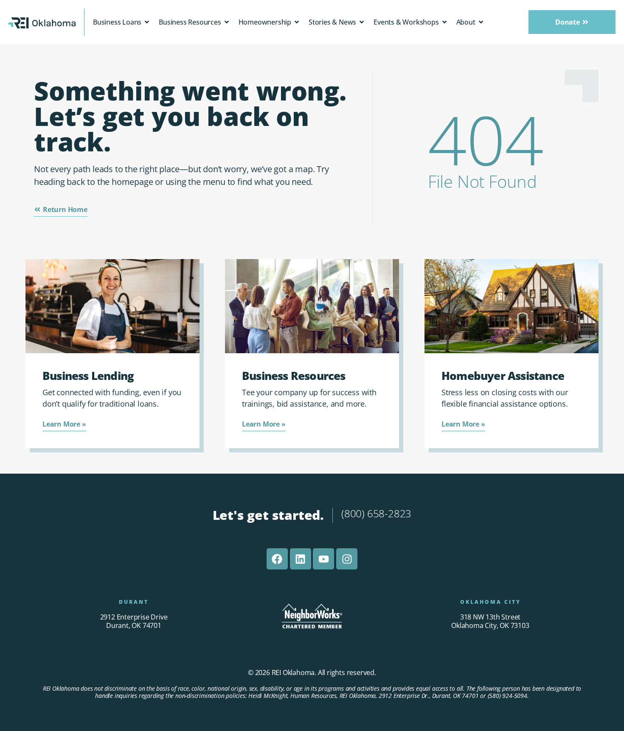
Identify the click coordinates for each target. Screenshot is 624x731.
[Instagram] (346, 558)
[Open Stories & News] (361, 22)
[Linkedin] (300, 558)
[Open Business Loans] (146, 22)
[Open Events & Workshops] (444, 22)
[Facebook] (277, 558)
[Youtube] (323, 558)
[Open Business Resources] (226, 22)
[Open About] (481, 22)
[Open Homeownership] (296, 22)
